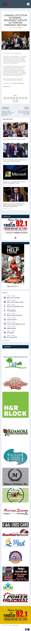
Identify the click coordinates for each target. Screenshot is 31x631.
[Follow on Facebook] (26, 629)
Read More (6, 86)
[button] (15, 238)
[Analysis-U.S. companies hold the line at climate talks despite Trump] (15, 172)
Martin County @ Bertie (13, 297)
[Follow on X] (28, 629)
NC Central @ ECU (12, 337)
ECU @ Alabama (11, 311)
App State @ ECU (12, 319)
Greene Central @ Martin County (16, 324)
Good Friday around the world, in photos (14, 139)
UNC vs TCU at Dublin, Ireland (15, 302)
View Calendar (5, 340)
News (19, 27)
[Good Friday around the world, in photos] (15, 129)
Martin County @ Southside (14, 315)
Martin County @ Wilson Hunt (15, 306)
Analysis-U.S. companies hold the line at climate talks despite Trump (14, 182)
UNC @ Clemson (11, 328)
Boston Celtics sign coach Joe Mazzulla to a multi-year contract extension (15, 160)
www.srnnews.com (19, 83)
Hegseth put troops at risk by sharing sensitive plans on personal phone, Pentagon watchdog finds (13, 205)
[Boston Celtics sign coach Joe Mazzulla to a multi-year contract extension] (15, 150)
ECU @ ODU (10, 332)
